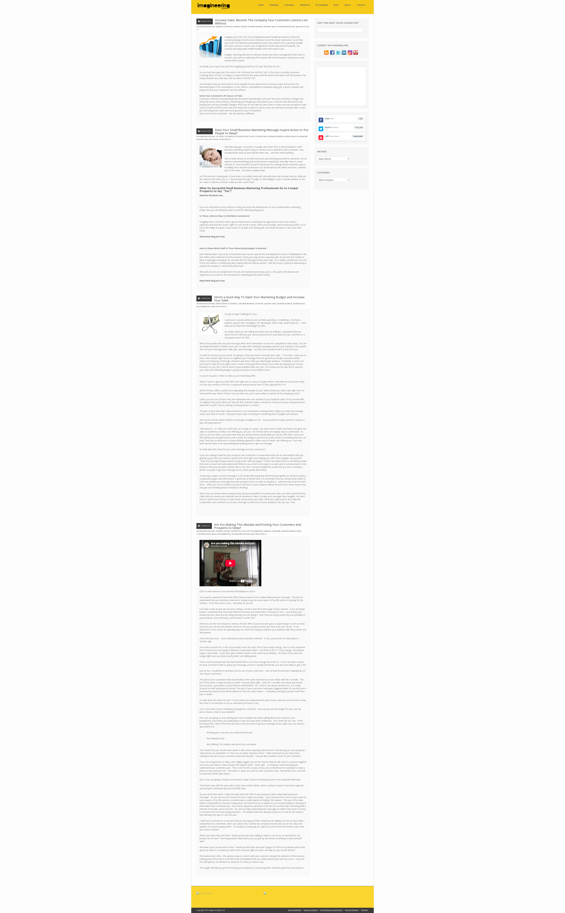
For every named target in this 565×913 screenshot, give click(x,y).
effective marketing (255, 531)
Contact (361, 5)
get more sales (261, 136)
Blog (336, 5)
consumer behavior (246, 304)
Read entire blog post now (212, 236)
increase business (255, 27)
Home (261, 5)
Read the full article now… (212, 195)
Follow (359, 128)
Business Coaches (311, 910)
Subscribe (358, 136)
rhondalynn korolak (286, 27)
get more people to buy (244, 136)
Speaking (273, 5)
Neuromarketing (294, 910)
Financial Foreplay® (272, 531)
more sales (211, 534)
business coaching (224, 27)
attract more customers (226, 304)
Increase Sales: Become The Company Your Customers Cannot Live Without (261, 21)
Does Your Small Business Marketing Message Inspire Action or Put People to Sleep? (261, 131)
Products (305, 5)
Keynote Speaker (352, 910)
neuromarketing (203, 307)
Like (361, 119)
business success (238, 531)
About (348, 5)
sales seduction (302, 27)
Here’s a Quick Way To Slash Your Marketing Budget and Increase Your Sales (259, 298)
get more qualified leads (265, 304)
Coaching (289, 5)
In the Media (322, 5)
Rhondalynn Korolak (205, 27)
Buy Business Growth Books (331, 910)
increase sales (270, 27)
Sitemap (364, 910)
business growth (240, 27)
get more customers (225, 136)
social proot (224, 139)
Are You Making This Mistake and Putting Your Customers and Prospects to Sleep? (257, 526)
